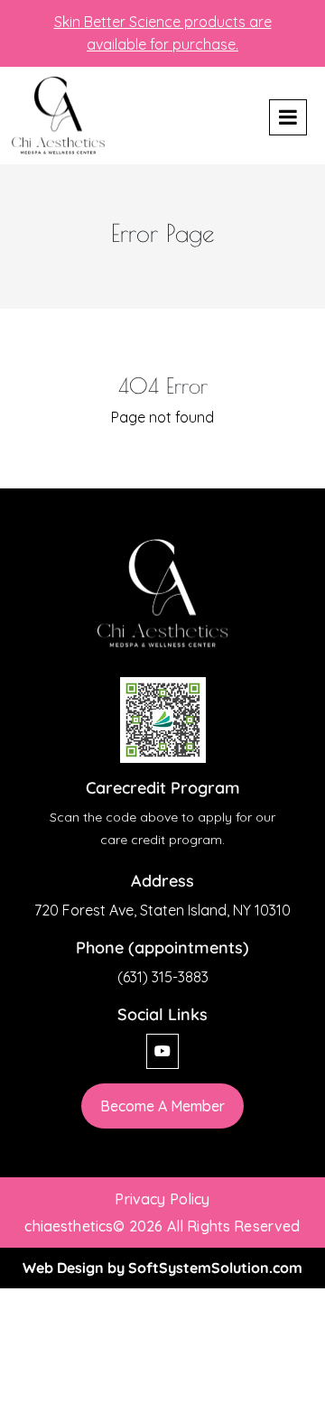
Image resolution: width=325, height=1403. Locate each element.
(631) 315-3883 (163, 977)
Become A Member (162, 1106)
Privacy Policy (162, 1199)
